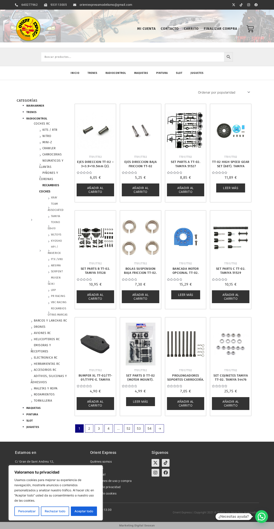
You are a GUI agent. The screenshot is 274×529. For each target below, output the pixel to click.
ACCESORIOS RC (45, 370)
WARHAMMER (35, 105)
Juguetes (197, 73)
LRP (53, 290)
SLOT (29, 420)
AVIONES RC (42, 333)
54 (149, 428)
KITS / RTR (49, 130)
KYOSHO (56, 240)
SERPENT (57, 271)
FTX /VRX (57, 259)
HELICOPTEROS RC (47, 339)
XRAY (54, 197)
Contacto (170, 29)
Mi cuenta (146, 29)
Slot (179, 73)
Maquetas (141, 73)
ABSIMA (56, 265)
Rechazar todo (55, 511)
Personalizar (27, 511)
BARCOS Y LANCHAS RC (50, 320)
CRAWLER (49, 148)
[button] (261, 516)
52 (128, 428)
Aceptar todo (83, 511)
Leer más (230, 188)
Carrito (191, 29)
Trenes (92, 73)
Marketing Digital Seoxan (137, 525)
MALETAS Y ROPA (46, 388)
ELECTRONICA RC (46, 357)
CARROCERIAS (52, 154)
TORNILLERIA (43, 400)
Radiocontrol (116, 73)
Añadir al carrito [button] (95, 190)
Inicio (75, 73)
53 (139, 428)
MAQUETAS (33, 408)
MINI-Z (47, 142)
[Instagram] (155, 473)
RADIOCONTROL (37, 118)
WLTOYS (56, 234)
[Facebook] (166, 473)
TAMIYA (55, 216)
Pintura (162, 73)
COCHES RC (42, 123)
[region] (56, 492)
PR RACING (58, 296)
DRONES (40, 327)
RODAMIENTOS (44, 394)
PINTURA (32, 414)
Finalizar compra (220, 29)
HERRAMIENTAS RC (47, 364)
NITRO (46, 136)
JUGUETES (32, 427)
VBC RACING (59, 302)
